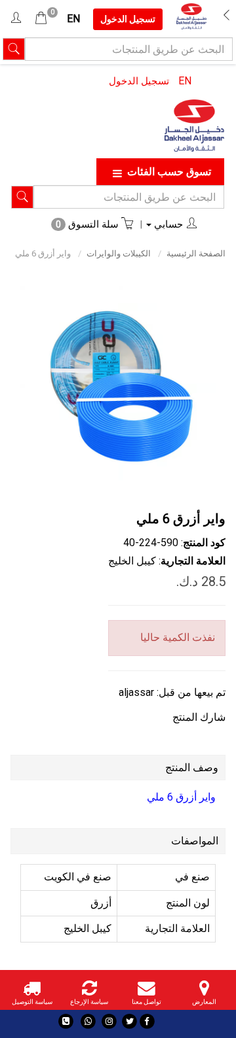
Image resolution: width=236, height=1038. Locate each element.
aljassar (136, 692)
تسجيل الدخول (139, 81)
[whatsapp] (88, 1021)
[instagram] (109, 1021)
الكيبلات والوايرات (119, 253)
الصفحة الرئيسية (196, 253)
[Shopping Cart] (40, 18)
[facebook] (147, 1021)
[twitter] (129, 1021)
